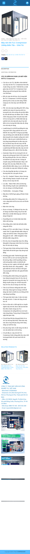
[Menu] (3, 3)
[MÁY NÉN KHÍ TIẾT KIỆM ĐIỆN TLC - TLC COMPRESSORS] (15, 3)
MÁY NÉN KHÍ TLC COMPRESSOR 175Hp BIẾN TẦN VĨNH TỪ (7, 367)
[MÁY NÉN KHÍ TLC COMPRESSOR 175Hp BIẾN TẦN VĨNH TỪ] (7, 356)
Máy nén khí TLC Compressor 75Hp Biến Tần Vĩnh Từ (22, 367)
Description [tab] (5, 68)
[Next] (29, 361)
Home (3, 38)
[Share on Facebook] (2, 58)
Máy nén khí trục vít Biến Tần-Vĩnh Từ (14, 39)
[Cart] (27, 3)
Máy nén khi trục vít (13, 38)
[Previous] (1, 361)
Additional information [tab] (8, 72)
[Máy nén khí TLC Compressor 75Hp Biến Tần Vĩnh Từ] (22, 356)
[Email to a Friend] (5, 58)
